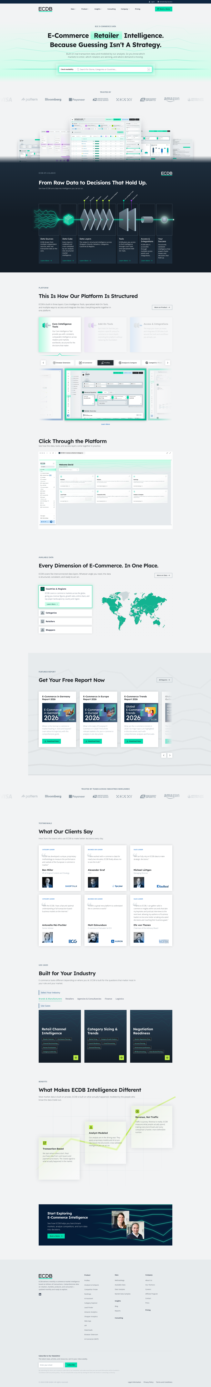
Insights (97, 9)
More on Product (160, 307)
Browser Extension (91, 1334)
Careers (148, 1289)
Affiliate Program (151, 1294)
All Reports (163, 680)
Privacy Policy (148, 1382)
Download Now (53, 741)
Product (84, 9)
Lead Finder (88, 1307)
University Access (166, 2)
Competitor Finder (91, 1289)
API (85, 1325)
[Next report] (169, 755)
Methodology (119, 1280)
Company (124, 9)
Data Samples (120, 1289)
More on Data (162, 575)
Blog (116, 1306)
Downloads (88, 1330)
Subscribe (71, 1365)
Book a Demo (165, 9)
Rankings (87, 1294)
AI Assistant (88, 1298)
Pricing (137, 9)
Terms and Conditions (164, 1382)
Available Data (120, 1285)
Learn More (45, 261)
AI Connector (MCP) (91, 1339)
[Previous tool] (43, 362)
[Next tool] (167, 362)
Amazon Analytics (90, 1312)
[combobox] (105, 69)
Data (72, 9)
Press (147, 1303)
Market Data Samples (123, 1294)
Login (153, 2)
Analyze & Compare (91, 1285)
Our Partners (150, 1285)
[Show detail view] (75, 1057)
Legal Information (134, 1382)
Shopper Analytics (91, 1316)
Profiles (87, 1280)
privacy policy (55, 1372)
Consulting (111, 9)
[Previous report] (163, 755)
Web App (87, 1321)
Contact (148, 1298)
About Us (148, 1280)
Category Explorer (90, 1303)
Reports (118, 1311)
